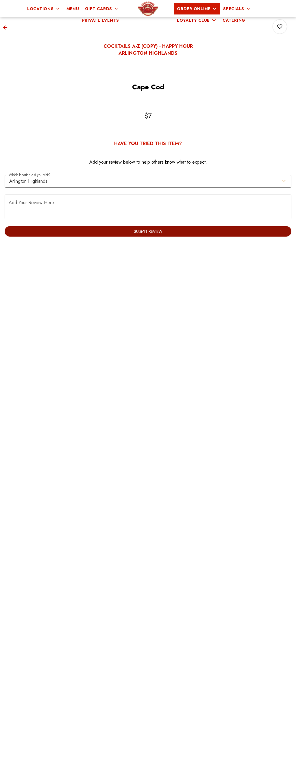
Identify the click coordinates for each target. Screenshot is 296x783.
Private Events (100, 20)
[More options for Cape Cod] (280, 27)
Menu (72, 9)
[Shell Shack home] (148, 8)
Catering (234, 20)
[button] (44, 8)
